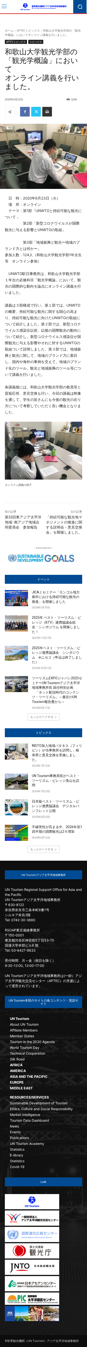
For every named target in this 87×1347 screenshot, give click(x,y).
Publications (19, 1138)
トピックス (36, 41)
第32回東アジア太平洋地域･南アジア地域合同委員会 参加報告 (23, 522)
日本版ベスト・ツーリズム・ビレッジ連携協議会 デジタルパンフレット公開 (55, 806)
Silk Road (17, 1059)
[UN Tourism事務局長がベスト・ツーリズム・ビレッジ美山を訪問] (16, 782)
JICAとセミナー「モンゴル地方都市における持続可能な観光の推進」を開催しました (56, 597)
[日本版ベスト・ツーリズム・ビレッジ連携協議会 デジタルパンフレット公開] (16, 807)
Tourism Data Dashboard (29, 1120)
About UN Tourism (24, 1024)
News (14, 1126)
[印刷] (47, 112)
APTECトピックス (28, 30)
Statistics (17, 1149)
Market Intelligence (25, 1115)
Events (15, 1132)
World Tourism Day (24, 1047)
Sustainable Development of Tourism (39, 1103)
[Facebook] (25, 112)
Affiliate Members (23, 1030)
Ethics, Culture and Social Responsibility (41, 1109)
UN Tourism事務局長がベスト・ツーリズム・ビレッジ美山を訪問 (56, 780)
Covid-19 (17, 1167)
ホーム (9, 30)
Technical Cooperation (27, 1053)
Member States (22, 1036)
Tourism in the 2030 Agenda (32, 1042)
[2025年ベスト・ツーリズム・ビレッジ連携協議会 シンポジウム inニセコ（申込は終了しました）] (16, 654)
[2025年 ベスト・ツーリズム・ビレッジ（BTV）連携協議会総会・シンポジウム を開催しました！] (16, 623)
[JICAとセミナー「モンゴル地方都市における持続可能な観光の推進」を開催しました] (16, 598)
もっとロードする (41, 717)
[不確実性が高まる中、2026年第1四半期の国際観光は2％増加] (16, 833)
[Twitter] (36, 112)
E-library (16, 1155)
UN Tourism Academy (27, 1143)
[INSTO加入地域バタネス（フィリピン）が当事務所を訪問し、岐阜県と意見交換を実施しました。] (16, 751)
